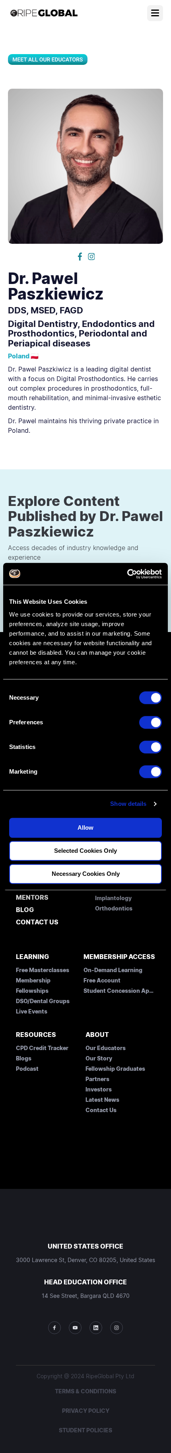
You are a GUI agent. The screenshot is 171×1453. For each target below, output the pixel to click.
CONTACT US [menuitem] (37, 922)
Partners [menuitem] (97, 1079)
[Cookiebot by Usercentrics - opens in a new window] (127, 574)
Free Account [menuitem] (102, 980)
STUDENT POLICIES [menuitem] (85, 1430)
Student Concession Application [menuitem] (119, 990)
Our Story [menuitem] (99, 1058)
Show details (128, 803)
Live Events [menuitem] (31, 1011)
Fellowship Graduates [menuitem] (115, 1068)
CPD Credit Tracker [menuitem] (42, 1048)
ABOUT (97, 1035)
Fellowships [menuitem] (32, 990)
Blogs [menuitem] (23, 1058)
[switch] (150, 722)
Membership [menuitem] (33, 980)
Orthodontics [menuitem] (113, 908)
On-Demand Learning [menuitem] (113, 970)
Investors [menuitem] (99, 1089)
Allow (85, 827)
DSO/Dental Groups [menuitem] (43, 1001)
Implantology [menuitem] (113, 898)
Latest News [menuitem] (102, 1099)
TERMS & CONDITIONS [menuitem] (85, 1391)
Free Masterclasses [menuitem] (42, 970)
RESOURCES (36, 1035)
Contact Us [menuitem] (101, 1110)
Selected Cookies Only (85, 850)
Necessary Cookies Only (86, 873)
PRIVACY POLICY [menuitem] (85, 1410)
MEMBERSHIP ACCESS (119, 957)
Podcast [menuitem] (27, 1068)
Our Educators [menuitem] (106, 1048)
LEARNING (32, 957)
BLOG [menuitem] (25, 910)
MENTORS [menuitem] (32, 897)
